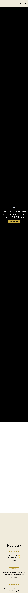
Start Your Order (14, 221)
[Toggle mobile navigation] (25, 3)
